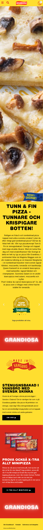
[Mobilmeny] (2, 2)
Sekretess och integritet (30, 525)
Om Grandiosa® (8, 525)
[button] (3, 304)
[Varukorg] (39, 3)
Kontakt (18, 525)
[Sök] (8, 2)
